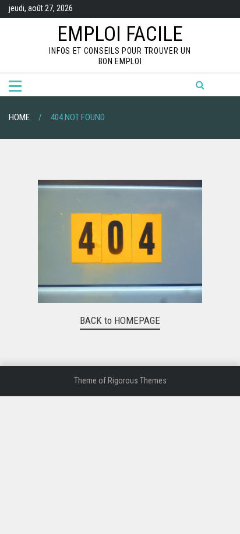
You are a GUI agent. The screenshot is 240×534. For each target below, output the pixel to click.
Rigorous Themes (137, 380)
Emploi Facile (120, 34)
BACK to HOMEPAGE (120, 320)
